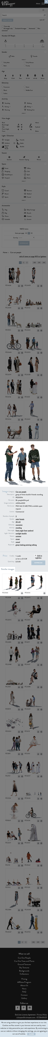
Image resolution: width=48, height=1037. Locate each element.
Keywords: (11, 545)
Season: (12, 536)
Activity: (12, 528)
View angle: (11, 530)
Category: (11, 492)
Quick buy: (11, 561)
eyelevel (30, 530)
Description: (11, 494)
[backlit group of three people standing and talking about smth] (12, 583)
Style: (13, 542)
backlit (24, 533)
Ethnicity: (12, 525)
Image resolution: (9, 503)
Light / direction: (9, 533)
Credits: (12, 556)
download (38, 563)
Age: (13, 522)
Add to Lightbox (38, 556)
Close (31, 1034)
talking (34, 545)
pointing (28, 545)
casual (18, 542)
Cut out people (21, 491)
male (17, 519)
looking (22, 545)
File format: (11, 506)
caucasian (19, 525)
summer (18, 536)
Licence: (12, 512)
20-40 (18, 522)
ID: (14, 497)
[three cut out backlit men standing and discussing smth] (35, 583)
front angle (19, 530)
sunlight (18, 533)
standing (19, 527)
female (21, 519)
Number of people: (9, 516)
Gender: (12, 519)
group (18, 545)
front (25, 530)
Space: (12, 539)
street (18, 539)
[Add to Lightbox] (22, 593)
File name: (11, 500)
